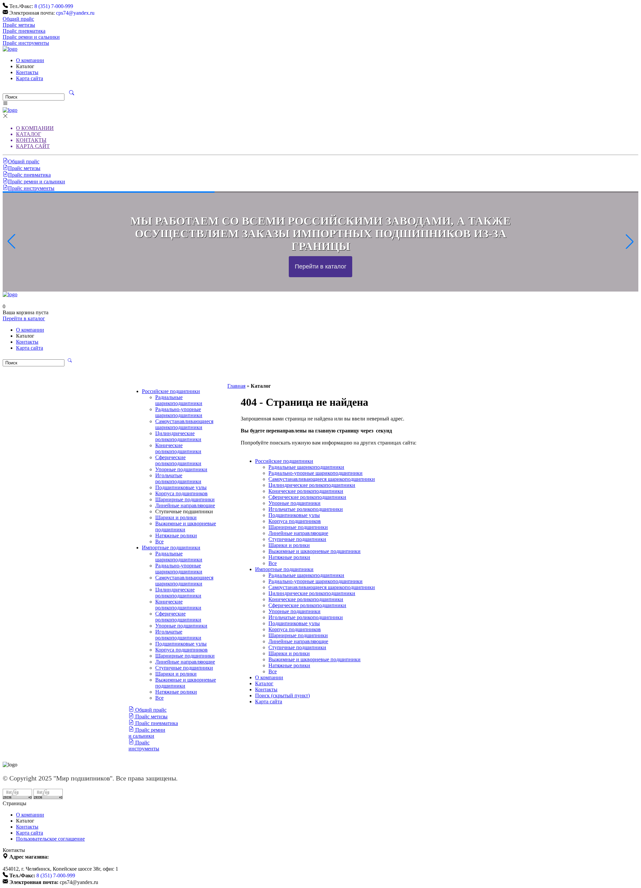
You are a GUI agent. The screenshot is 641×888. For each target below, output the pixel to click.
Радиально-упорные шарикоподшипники (178, 412)
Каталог (264, 683)
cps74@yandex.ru (75, 13)
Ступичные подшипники (184, 668)
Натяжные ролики (176, 535)
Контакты (27, 72)
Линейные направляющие (185, 505)
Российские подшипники (171, 391)
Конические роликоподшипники (178, 448)
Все (159, 541)
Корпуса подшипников (181, 493)
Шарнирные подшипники (185, 499)
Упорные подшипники (181, 469)
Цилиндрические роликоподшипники (178, 436)
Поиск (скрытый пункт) (282, 695)
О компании (30, 60)
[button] (629, 241)
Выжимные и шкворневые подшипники (314, 551)
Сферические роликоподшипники (178, 460)
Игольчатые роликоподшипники (178, 478)
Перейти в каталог (24, 318)
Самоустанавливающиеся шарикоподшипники (184, 424)
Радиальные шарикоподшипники (178, 400)
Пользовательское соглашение (50, 839)
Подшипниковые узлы (181, 487)
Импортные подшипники (171, 547)
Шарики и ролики (176, 517)
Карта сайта (29, 78)
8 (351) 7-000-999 (53, 6)
